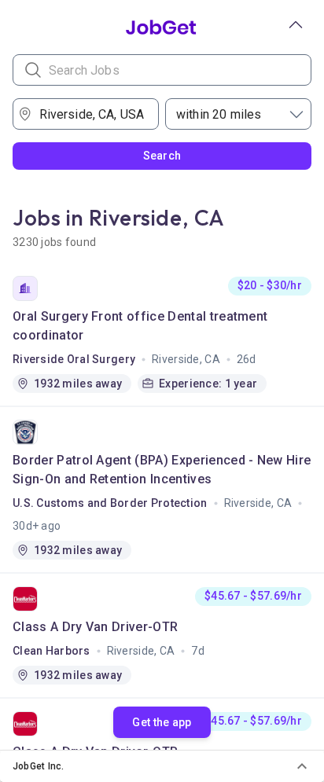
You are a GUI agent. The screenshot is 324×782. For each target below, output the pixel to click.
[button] (162, 766)
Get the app (161, 722)
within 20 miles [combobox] (218, 114)
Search (162, 155)
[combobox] (91, 114)
